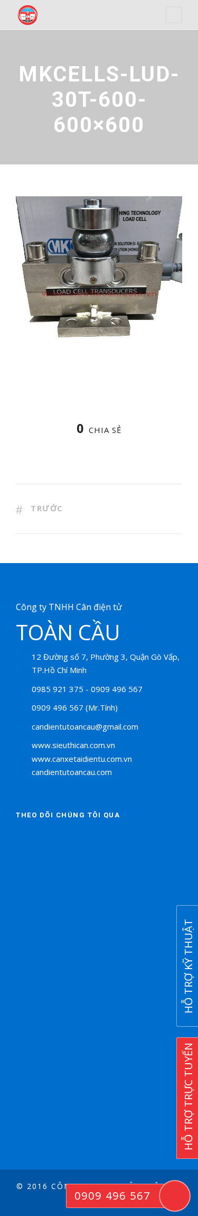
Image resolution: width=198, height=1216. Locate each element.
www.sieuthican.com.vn (73, 745)
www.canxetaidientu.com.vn (82, 758)
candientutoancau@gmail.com (85, 726)
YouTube (113, 840)
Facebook (26, 840)
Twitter (55, 840)
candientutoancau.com (72, 772)
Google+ (84, 840)
